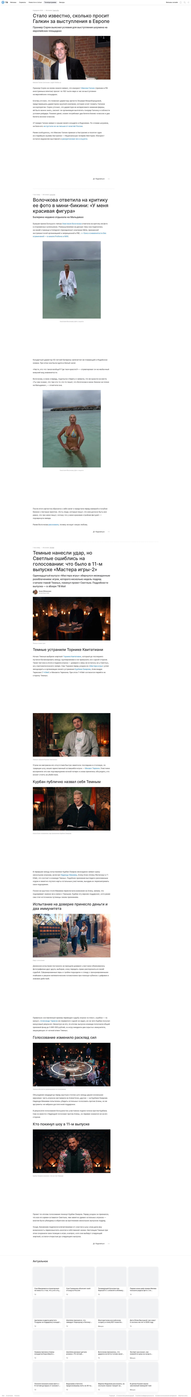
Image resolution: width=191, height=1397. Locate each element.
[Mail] (3, 2)
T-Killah (45, 672)
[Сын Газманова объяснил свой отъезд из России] (80, 1282)
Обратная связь (182, 1395)
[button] (71, 58)
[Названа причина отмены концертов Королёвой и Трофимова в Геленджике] (48, 1345)
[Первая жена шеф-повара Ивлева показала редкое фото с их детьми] (143, 1282)
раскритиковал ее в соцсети (74, 139)
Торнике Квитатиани (72, 656)
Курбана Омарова (83, 669)
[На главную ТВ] (6, 2)
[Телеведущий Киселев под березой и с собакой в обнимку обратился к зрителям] (111, 1282)
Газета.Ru (56, 10)
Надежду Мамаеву (69, 875)
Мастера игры (96, 666)
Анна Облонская (45, 591)
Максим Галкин (88, 88)
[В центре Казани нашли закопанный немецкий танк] (143, 1377)
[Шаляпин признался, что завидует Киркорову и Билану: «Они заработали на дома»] (80, 1313)
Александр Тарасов (49, 1021)
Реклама (16, 1395)
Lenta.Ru (52, 194)
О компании (9, 1395)
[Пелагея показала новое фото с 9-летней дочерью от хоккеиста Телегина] (48, 1377)
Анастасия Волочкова (72, 224)
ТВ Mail (52, 547)
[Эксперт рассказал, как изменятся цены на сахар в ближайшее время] (143, 1345)
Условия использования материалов (166, 1395)
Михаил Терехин (92, 768)
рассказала (54, 525)
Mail (3, 1395)
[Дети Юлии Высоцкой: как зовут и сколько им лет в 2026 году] (143, 1313)
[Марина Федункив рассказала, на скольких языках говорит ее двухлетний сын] (111, 1377)
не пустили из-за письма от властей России (63, 126)
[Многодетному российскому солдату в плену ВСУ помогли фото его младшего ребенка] (111, 1313)
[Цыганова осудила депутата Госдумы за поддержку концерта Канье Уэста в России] (48, 1313)
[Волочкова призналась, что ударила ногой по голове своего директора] (111, 1345)
